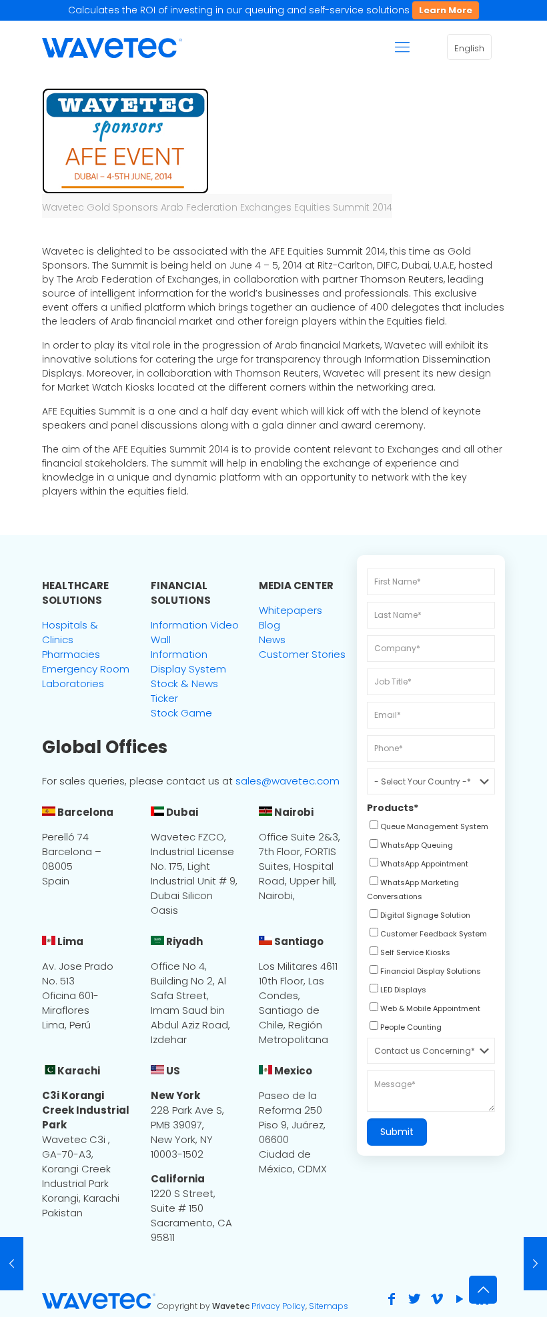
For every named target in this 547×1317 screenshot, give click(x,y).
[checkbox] (427, 827)
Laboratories (73, 683)
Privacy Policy (278, 1306)
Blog (269, 625)
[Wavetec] (112, 47)
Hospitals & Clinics (70, 632)
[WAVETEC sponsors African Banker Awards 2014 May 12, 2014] (11, 1263)
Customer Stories (302, 654)
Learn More (445, 10)
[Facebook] (391, 1299)
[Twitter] (414, 1299)
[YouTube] (459, 1299)
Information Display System (188, 661)
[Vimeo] (437, 1299)
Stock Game (181, 713)
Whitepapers (290, 610)
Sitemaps (328, 1306)
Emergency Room (85, 669)
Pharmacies (71, 654)
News (272, 640)
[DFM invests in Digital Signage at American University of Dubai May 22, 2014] (535, 1263)
